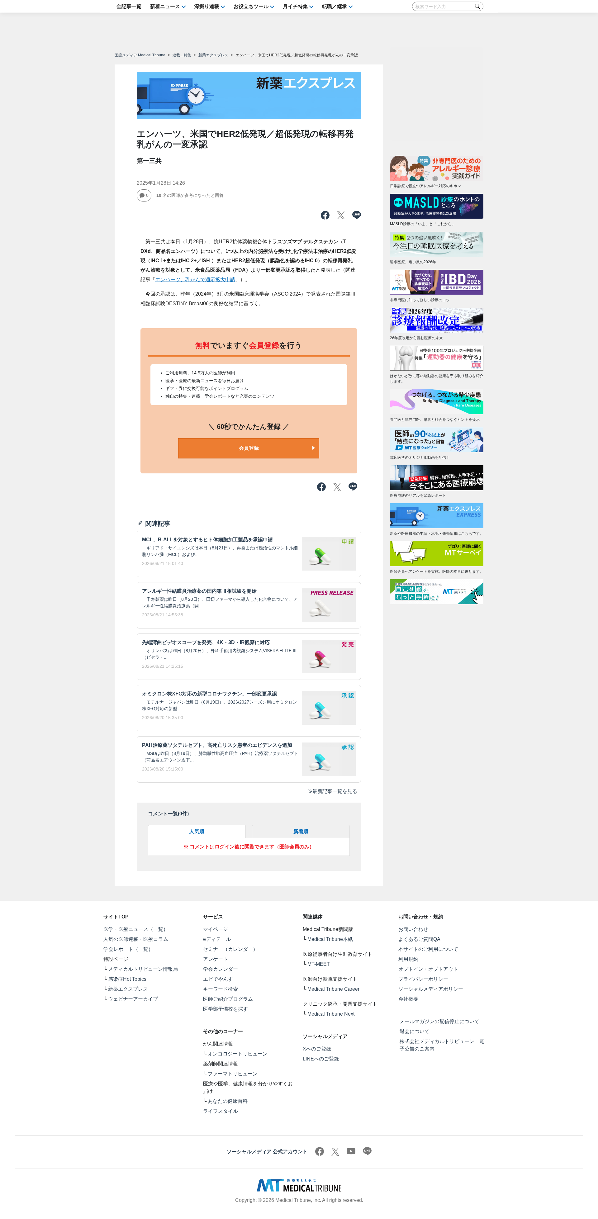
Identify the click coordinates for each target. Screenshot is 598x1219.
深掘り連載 (206, 6)
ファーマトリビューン (233, 1073)
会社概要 (408, 999)
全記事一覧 (128, 6)
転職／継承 (334, 6)
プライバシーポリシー (423, 979)
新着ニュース (165, 6)
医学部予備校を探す (225, 1009)
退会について (415, 1031)
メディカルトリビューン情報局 (143, 969)
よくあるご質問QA (419, 939)
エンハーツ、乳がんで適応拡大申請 (195, 279)
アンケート (215, 959)
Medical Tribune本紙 (330, 939)
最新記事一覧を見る (334, 791)
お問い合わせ (413, 929)
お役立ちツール (251, 6)
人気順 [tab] (196, 831)
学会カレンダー (220, 969)
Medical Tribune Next (330, 1014)
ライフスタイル (220, 1111)
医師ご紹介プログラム (228, 999)
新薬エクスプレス (213, 55)
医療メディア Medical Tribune (140, 55)
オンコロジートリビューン (238, 1053)
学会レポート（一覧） (128, 949)
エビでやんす (218, 979)
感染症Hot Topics (127, 979)
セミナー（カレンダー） (230, 949)
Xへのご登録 (317, 1048)
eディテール (217, 939)
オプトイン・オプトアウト (428, 969)
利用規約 (408, 959)
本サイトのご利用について (428, 949)
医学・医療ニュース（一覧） (135, 929)
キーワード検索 (220, 989)
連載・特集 (182, 55)
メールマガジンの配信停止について (439, 1021)
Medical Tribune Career (333, 989)
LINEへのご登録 (321, 1058)
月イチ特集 (295, 6)
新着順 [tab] (300, 831)
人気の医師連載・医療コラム (135, 939)
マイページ (215, 929)
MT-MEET (318, 964)
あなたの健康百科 (228, 1101)
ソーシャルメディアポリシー (430, 989)
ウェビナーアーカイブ (133, 999)
